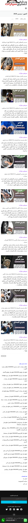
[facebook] (21, 509)
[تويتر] (7, 509)
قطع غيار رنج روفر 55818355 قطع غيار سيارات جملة (14, 399)
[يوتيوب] (18, 509)
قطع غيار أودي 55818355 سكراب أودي (17, 403)
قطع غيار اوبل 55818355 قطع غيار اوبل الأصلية (15, 454)
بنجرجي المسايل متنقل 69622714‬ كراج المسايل (15, 340)
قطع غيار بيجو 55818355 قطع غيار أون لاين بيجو (15, 450)
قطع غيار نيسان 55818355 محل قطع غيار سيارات (15, 387)
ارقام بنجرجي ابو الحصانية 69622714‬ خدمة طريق (15, 140)
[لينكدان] (10, 509)
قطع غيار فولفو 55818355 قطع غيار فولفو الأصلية (15, 372)
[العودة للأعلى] (14, 515)
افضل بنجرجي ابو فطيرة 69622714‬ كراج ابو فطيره (14, 108)
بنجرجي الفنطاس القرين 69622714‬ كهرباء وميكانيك (14, 42)
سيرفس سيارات (23, 39)
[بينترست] (14, 509)
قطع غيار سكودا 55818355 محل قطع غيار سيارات (14, 384)
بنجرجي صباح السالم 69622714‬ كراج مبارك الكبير (15, 274)
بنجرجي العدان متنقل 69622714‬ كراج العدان (16, 76)
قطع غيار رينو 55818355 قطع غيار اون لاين (16, 462)
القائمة (26, 8)
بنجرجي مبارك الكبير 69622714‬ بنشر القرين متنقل (14, 208)
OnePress (10, 518)
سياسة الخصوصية (22, 481)
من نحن (25, 483)
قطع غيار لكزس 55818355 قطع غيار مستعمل (16, 396)
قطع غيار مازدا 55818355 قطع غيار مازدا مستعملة (14, 466)
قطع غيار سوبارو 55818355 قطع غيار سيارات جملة (14, 436)
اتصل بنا (25, 478)
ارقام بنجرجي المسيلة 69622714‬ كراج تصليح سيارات (14, 308)
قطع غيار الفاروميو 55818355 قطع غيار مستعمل (15, 433)
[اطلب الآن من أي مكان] (3, 520)
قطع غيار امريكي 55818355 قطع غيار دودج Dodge (14, 375)
